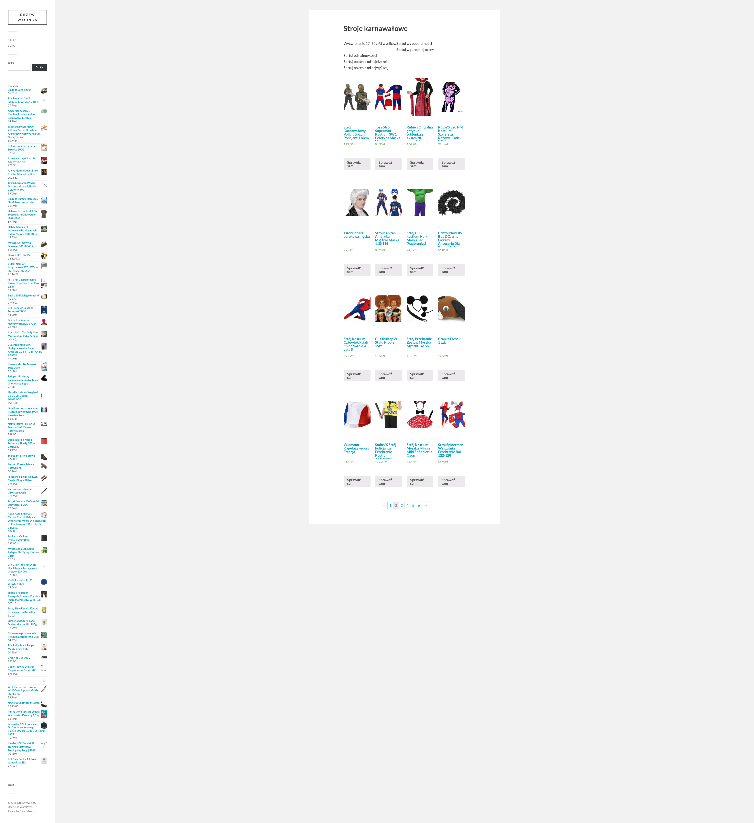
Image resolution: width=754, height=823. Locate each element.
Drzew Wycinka (27, 17)
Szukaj (11, 62)
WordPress (26, 806)
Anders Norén (27, 811)
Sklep (12, 40)
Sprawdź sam (354, 164)
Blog (11, 45)
